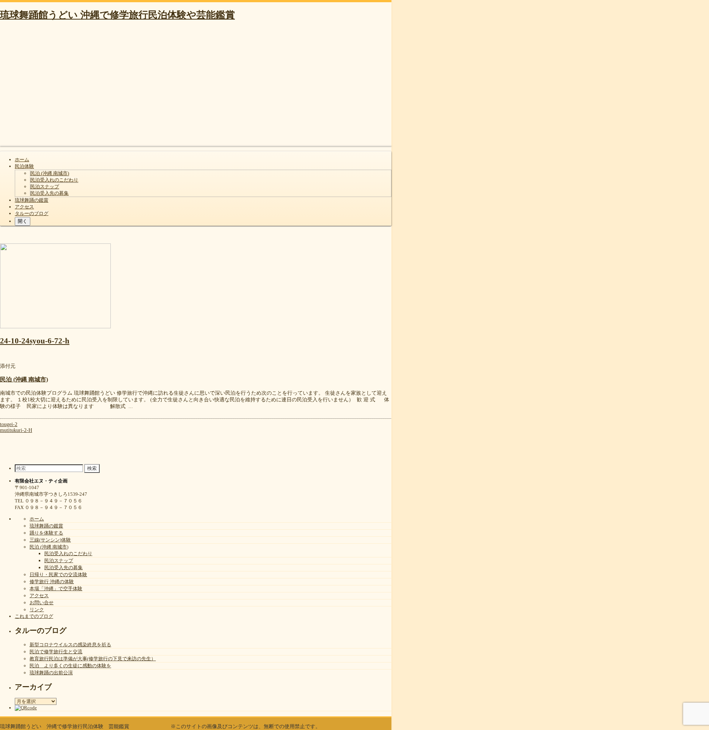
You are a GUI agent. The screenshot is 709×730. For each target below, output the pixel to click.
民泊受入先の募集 (49, 193)
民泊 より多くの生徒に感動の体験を (70, 665)
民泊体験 (24, 166)
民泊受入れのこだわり (54, 180)
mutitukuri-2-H (16, 430)
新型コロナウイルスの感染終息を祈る (70, 644)
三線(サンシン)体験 (50, 540)
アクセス (24, 207)
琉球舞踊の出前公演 (51, 672)
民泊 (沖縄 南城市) (49, 173)
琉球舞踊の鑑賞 (31, 200)
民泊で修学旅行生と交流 (56, 651)
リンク (37, 609)
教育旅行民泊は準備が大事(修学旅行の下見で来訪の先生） (93, 658)
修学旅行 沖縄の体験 (52, 581)
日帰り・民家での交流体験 (58, 574)
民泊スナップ (44, 186)
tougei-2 (8, 424)
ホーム (22, 159)
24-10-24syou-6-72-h (34, 340)
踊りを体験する (46, 533)
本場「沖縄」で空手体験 (56, 588)
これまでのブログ (34, 616)
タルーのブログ (31, 213)
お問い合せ (42, 602)
